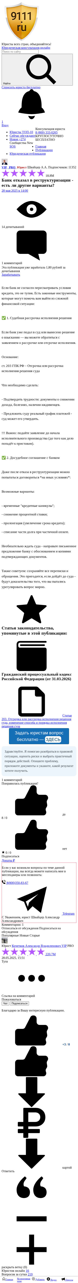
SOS (13, 146)
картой (67, 1167)
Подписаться (10, 856)
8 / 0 (4, 818)
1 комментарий (12, 780)
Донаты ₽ (8, 860)
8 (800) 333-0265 (46, 132)
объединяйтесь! (40, 44)
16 (27, 1270)
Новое (18, 139)
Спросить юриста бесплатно (21, 87)
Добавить (40, 1279)
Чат (5, 1003)
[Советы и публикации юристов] (22, 40)
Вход (5, 125)
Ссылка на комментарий (18, 995)
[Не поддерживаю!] (32, 1075)
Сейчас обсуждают (22, 135)
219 (30, 1274)
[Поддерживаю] (32, 1044)
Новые (24, 935)
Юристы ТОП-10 (21, 132)
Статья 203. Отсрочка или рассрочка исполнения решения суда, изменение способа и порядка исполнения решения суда (37, 721)
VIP (4, 167)
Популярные (10, 935)
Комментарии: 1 (13, 924)
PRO (12, 167)
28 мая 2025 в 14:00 (15, 190)
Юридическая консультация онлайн (26, 47)
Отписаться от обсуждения (20, 928)
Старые (35, 935)
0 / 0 (8, 852)
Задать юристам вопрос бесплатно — (39, 736)
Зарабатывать (11, 274)
